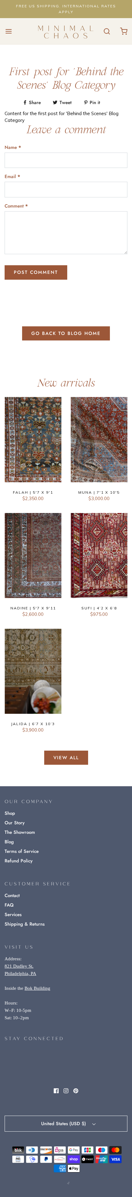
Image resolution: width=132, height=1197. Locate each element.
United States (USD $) (64, 1123)
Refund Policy (19, 860)
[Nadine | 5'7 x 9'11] (33, 555)
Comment (16, 206)
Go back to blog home (66, 333)
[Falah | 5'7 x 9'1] (33, 439)
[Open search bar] (106, 31)
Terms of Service (22, 851)
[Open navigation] (8, 31)
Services (13, 914)
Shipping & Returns (25, 924)
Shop (10, 813)
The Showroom (20, 832)
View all (66, 757)
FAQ (9, 905)
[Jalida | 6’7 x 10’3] (33, 671)
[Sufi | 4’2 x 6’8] (99, 555)
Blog (9, 841)
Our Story (15, 822)
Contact (12, 895)
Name (13, 147)
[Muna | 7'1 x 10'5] (99, 439)
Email (12, 176)
